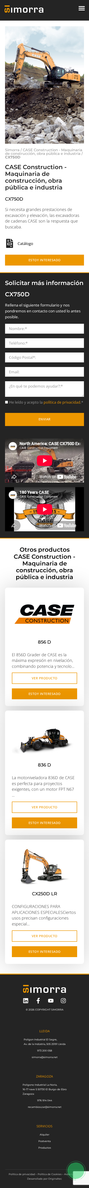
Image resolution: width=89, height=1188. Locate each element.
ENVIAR (45, 419)
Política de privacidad (22, 1174)
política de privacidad (61, 402)
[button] (81, 8)
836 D (44, 765)
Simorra (12, 150)
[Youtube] (51, 1001)
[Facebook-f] (38, 1001)
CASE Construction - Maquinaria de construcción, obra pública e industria (43, 152)
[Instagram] (63, 1001)
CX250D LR (44, 893)
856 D (44, 642)
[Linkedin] (26, 1001)
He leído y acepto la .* (46, 402)
